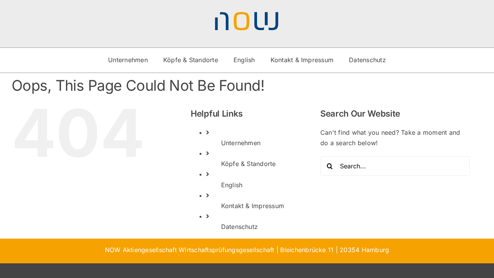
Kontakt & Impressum (252, 206)
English (232, 185)
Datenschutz (239, 227)
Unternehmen (241, 143)
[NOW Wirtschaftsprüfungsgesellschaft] (247, 15)
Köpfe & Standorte (248, 164)
